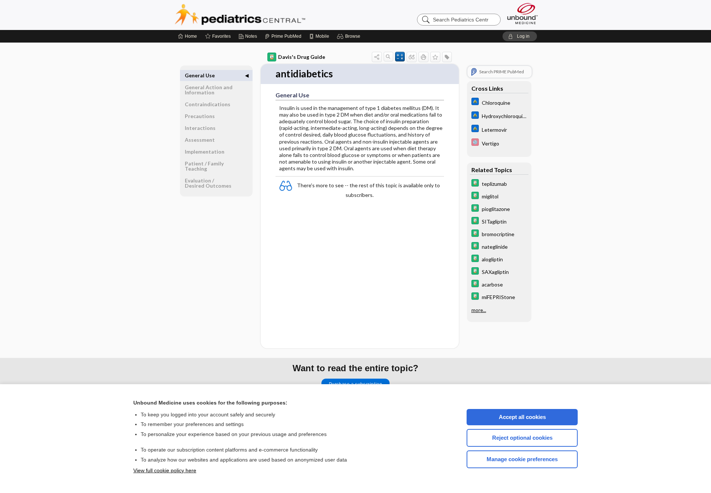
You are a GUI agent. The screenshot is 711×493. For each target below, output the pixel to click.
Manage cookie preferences (522, 459)
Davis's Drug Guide (301, 57)
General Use (200, 75)
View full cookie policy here (164, 470)
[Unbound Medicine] (522, 13)
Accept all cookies (522, 417)
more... (478, 310)
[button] (350, 36)
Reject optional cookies (522, 438)
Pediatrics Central (266, 15)
